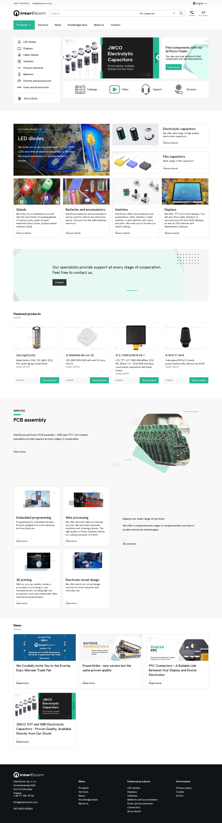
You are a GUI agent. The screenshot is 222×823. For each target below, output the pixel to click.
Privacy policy (184, 788)
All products (31, 98)
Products (22, 25)
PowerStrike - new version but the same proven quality (107, 668)
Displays (170, 209)
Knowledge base (77, 25)
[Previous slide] (63, 57)
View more (19, 451)
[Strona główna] (29, 15)
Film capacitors (174, 156)
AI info (179, 795)
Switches (121, 209)
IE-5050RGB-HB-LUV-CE (80, 355)
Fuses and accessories (140, 803)
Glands (21, 209)
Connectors (133, 807)
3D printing (24, 580)
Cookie (180, 792)
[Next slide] (158, 57)
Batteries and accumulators (85, 209)
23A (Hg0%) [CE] (25, 355)
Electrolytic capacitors (179, 129)
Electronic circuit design (82, 580)
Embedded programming (33, 517)
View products (170, 142)
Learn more (174, 67)
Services (43, 25)
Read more (22, 683)
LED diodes (133, 788)
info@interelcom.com (42, 3)
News (58, 25)
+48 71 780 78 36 (21, 3)
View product (50, 380)
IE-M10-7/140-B (174, 355)
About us (99, 25)
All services (129, 543)
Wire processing (77, 517)
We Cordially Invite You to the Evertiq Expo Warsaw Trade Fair (43, 668)
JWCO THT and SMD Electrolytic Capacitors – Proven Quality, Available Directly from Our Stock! (43, 728)
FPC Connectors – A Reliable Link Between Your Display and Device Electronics (173, 670)
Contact (115, 25)
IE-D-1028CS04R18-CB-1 (130, 355)
